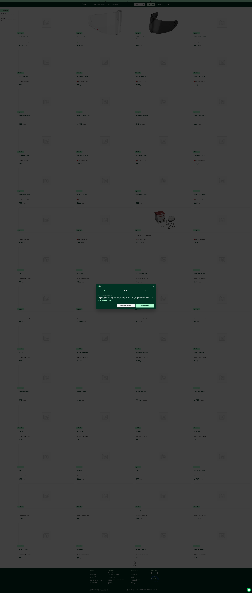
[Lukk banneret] (153, 286)
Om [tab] (145, 290)
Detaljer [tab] (126, 290)
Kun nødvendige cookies (125, 305)
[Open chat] (249, 590)
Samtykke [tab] (106, 290)
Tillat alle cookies (145, 305)
